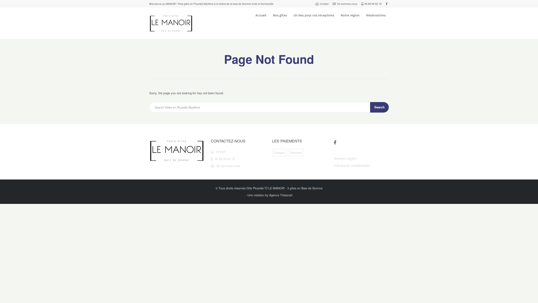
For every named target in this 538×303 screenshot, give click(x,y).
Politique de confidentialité (352, 165)
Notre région (350, 15)
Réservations (376, 15)
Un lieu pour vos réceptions (314, 15)
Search (379, 107)
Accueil (261, 15)
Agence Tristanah (281, 195)
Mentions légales (345, 159)
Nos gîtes (280, 15)
